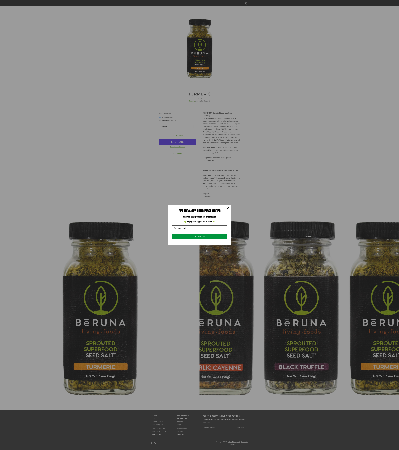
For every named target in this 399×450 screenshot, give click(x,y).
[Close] (228, 207)
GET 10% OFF (199, 236)
